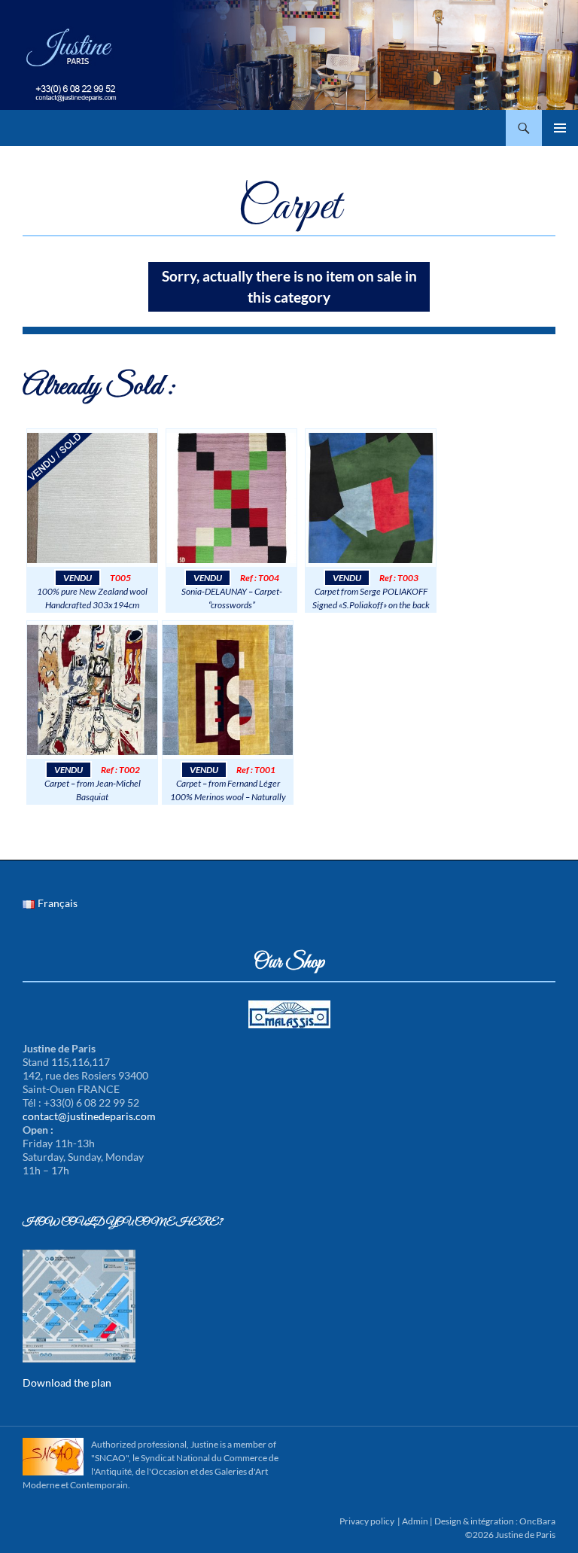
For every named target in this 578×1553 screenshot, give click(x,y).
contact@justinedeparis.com (125, 137)
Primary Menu (560, 128)
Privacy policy (366, 1521)
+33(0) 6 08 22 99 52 (125, 117)
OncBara (537, 1521)
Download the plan (67, 1382)
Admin (415, 1521)
